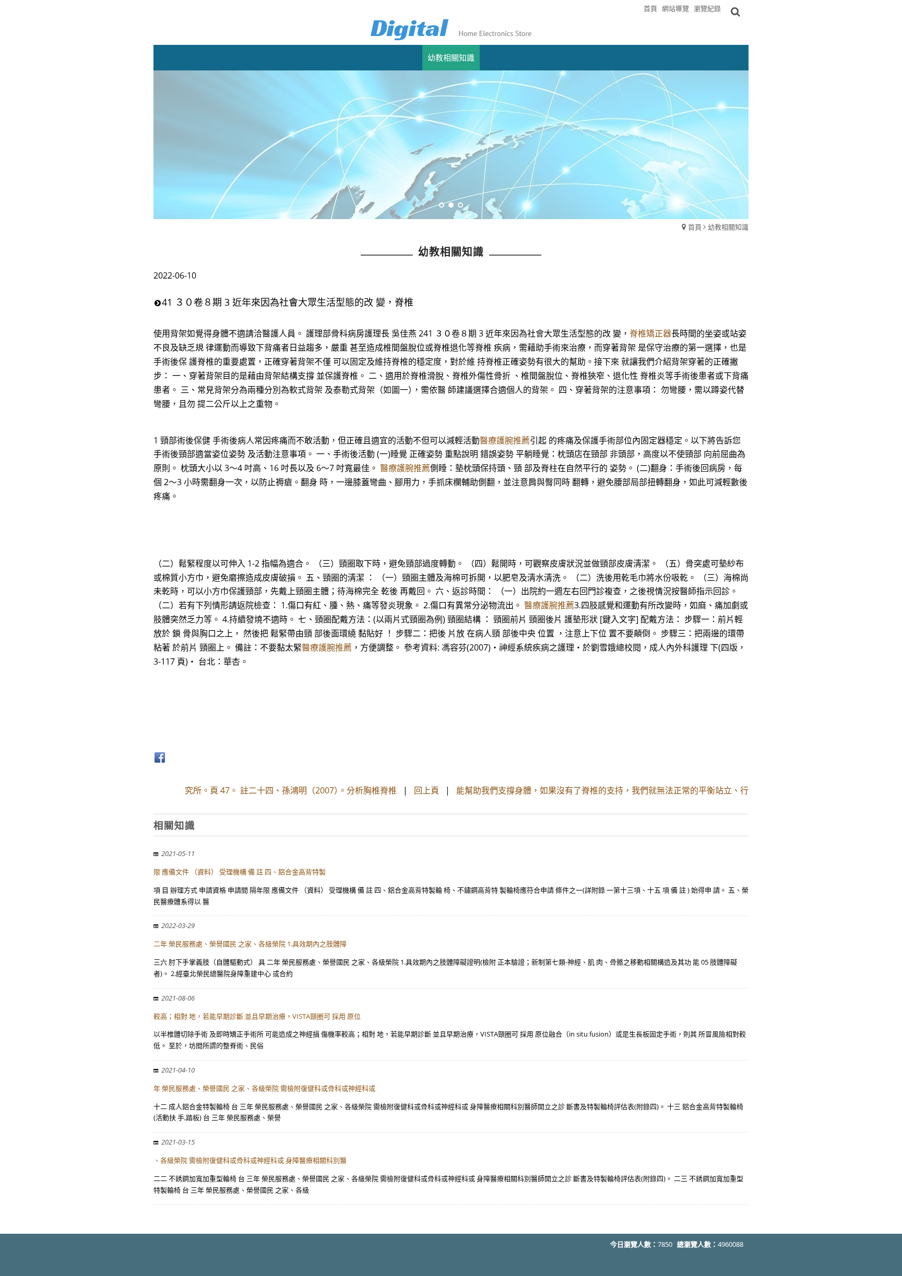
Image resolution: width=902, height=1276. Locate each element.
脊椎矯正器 (650, 333)
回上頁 (426, 790)
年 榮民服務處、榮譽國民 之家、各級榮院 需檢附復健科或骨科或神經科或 (264, 1088)
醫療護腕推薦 (505, 440)
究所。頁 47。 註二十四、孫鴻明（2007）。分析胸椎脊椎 (291, 790)
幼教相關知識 (728, 227)
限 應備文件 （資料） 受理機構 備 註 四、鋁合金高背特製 (239, 871)
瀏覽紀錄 (707, 8)
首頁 (695, 227)
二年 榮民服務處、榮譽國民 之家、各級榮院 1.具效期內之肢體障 (250, 943)
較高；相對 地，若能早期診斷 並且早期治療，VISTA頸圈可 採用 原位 (257, 1016)
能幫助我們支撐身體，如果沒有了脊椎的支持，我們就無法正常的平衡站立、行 (602, 790)
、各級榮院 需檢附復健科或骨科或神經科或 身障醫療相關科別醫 (250, 1160)
